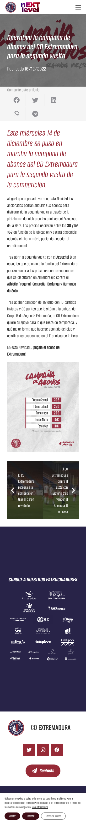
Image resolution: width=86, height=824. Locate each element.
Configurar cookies (53, 816)
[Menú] (78, 7)
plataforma (14, 219)
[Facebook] (57, 750)
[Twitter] (29, 750)
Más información (40, 807)
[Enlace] (11, 7)
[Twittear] (35, 100)
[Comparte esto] (16, 100)
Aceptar (12, 816)
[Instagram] (43, 750)
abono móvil (30, 239)
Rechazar (30, 816)
